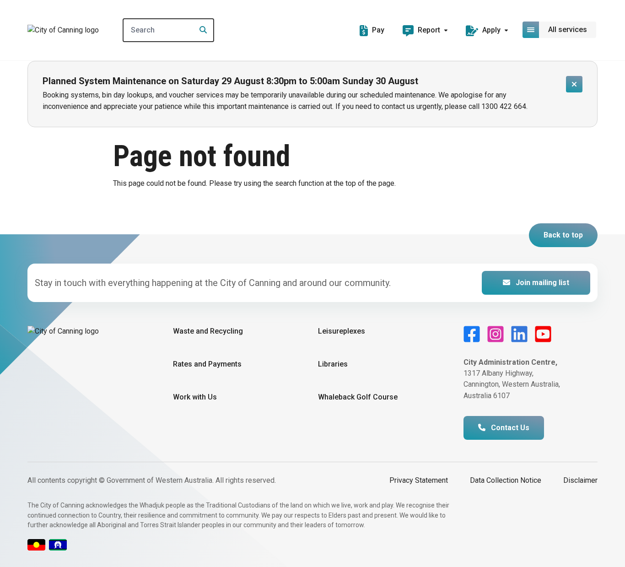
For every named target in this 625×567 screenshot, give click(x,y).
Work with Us (195, 397)
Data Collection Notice (505, 480)
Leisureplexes (341, 331)
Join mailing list (541, 282)
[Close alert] (574, 84)
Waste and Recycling (208, 331)
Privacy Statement (418, 480)
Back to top (563, 235)
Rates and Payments (207, 364)
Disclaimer (580, 480)
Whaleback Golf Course (358, 397)
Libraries (333, 364)
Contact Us (509, 427)
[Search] (200, 30)
